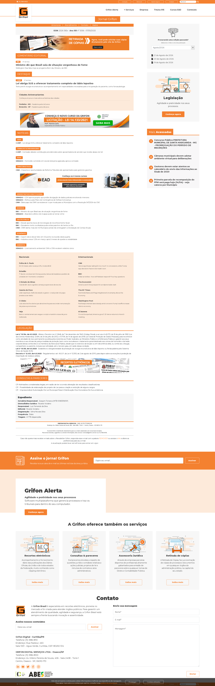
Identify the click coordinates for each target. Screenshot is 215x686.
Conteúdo (192, 10)
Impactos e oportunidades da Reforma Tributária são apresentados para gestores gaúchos (54, 170)
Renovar (139, 2)
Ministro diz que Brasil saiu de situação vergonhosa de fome (42, 211)
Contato (84, 25)
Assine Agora (155, 2)
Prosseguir (132, 682)
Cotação (124, 2)
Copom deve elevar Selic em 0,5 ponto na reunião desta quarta (43, 237)
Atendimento (71, 25)
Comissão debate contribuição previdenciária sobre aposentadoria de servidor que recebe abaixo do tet (59, 152)
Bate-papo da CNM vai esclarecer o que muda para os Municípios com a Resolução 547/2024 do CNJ (58, 202)
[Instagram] (38, 667)
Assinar (192, 460)
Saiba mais (37, 582)
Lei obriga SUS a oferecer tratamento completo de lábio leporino (44, 143)
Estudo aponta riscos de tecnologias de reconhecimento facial (43, 223)
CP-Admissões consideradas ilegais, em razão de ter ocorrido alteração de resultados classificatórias (58, 384)
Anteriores (56, 25)
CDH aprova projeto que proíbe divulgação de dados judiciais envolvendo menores (52, 197)
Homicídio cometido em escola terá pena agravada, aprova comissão (47, 161)
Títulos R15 (159, 10)
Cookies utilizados (153, 682)
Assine (95, 25)
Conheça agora (173, 114)
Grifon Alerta (112, 10)
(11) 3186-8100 (23, 1)
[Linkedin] (18, 667)
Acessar (171, 2)
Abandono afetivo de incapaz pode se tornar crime (40, 214)
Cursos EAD (175, 10)
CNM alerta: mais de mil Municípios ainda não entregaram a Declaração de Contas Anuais (53, 228)
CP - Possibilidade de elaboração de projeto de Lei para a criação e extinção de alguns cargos (55, 387)
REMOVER (103, 438)
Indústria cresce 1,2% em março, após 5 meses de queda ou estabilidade (46, 239)
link (119, 438)
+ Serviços (129, 10)
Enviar (193, 674)
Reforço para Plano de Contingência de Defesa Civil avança (43, 200)
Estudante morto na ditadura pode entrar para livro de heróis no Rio (44, 225)
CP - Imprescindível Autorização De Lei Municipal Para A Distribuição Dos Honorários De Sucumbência (59, 390)
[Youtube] (23, 667)
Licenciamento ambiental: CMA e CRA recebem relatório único (45, 248)
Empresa (144, 10)
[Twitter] (28, 667)
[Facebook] (33, 667)
